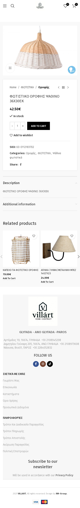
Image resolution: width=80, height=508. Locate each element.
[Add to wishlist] (33, 235)
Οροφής (43, 87)
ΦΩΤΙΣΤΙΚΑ (27, 87)
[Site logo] (40, 5)
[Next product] (68, 87)
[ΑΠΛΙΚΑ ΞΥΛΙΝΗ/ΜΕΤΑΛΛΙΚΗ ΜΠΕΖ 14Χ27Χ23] (59, 248)
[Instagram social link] (43, 364)
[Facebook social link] (20, 164)
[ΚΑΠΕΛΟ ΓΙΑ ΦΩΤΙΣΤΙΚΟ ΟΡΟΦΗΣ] (21, 248)
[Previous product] (58, 87)
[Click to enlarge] (10, 68)
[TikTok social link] (50, 364)
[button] (9, 278)
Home (13, 87)
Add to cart (38, 126)
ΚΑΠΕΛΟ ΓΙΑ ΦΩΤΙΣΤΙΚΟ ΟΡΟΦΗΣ (20, 270)
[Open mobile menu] (5, 6)
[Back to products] (63, 87)
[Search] (13, 6)
